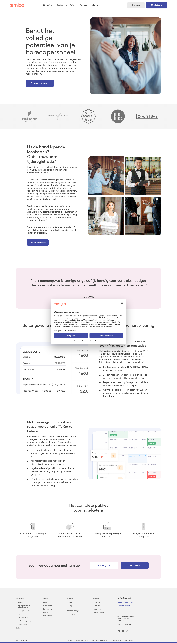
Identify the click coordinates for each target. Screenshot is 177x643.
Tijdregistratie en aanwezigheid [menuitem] (24, 606)
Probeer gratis (104, 565)
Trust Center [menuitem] (129, 640)
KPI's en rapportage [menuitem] (25, 621)
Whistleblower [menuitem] (99, 612)
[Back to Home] (17, 5)
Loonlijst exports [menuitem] (24, 611)
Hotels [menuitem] (45, 612)
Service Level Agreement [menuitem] (100, 640)
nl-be (121, 5)
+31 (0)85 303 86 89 (125, 606)
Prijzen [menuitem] (18, 628)
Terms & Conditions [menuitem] (82, 640)
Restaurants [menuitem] (47, 616)
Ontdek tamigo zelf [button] (38, 242)
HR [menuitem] (19, 614)
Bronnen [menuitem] (70, 599)
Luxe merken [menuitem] (47, 609)
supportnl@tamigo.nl (125, 602)
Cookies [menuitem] (69, 640)
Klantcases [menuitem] (72, 614)
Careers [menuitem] (97, 606)
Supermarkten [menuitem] (48, 606)
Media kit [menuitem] (97, 609)
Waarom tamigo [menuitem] (73, 611)
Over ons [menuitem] (95, 599)
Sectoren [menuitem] (45, 599)
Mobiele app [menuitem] (22, 624)
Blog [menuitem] (70, 606)
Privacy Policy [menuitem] (116, 640)
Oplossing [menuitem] (20, 599)
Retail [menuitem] (45, 602)
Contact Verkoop (135, 565)
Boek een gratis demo (40, 83)
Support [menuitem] (71, 602)
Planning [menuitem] (21, 602)
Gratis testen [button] (156, 5)
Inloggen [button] (136, 5)
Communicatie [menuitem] (23, 617)
